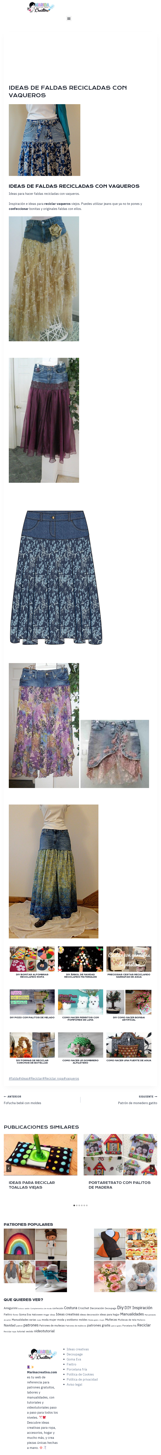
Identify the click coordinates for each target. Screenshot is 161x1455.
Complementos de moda (41, 1308)
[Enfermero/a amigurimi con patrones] (51, 1244)
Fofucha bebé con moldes (22, 1100)
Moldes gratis (93, 1320)
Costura (70, 1307)
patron (19, 1325)
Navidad (10, 1325)
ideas (23, 1078)
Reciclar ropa (53, 1078)
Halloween (37, 1314)
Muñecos (141, 1320)
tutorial (21, 1331)
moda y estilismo (67, 1319)
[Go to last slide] (8, 1168)
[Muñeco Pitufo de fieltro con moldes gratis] (51, 1276)
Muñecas (111, 1319)
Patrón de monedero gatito (137, 1100)
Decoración (97, 1308)
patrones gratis (98, 1325)
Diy (120, 1307)
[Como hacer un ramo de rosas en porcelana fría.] (109, 1276)
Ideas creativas (67, 1314)
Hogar (46, 1314)
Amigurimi (10, 1308)
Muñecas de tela (127, 1319)
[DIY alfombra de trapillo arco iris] (19, 1244)
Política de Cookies (80, 1374)
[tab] (74, 1205)
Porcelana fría (129, 1325)
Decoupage (110, 1308)
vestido (29, 1331)
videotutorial (44, 1331)
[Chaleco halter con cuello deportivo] (19, 1272)
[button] (69, 18)
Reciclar (35, 1078)
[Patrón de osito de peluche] (141, 1276)
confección (57, 1308)
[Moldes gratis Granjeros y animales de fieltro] (141, 1244)
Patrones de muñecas (52, 1325)
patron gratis (116, 1326)
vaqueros (71, 1078)
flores (15, 1314)
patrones (31, 1325)
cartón (27, 1308)
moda (39, 1320)
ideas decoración (89, 1314)
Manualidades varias (24, 1319)
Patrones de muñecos (76, 1325)
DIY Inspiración (138, 1307)
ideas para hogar (109, 1314)
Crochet (83, 1308)
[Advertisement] (83, 60)
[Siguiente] (152, 1168)
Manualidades (132, 1314)
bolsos (21, 1308)
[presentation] (40, 1154)
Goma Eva (25, 1314)
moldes (83, 1319)
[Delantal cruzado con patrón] (109, 1244)
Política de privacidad (82, 1379)
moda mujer (49, 1319)
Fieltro (8, 1314)
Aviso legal (74, 1384)
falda (14, 1078)
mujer (101, 1320)
